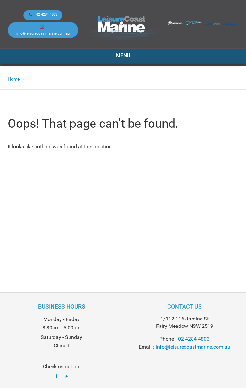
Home (14, 79)
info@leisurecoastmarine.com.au (43, 33)
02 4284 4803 (46, 14)
